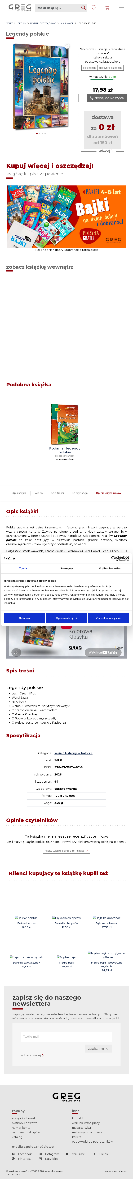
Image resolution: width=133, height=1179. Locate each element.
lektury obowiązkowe (43, 23)
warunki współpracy (86, 1123)
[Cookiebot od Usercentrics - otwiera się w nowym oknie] (114, 558)
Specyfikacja (80, 493)
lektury (21, 23)
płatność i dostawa (24, 1123)
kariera (76, 1137)
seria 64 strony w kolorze (73, 753)
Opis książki (19, 493)
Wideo (39, 493)
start (9, 23)
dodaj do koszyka (109, 98)
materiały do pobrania (87, 1132)
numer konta (21, 1127)
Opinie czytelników (108, 493)
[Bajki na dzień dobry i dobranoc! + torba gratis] (66, 216)
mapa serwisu (81, 1127)
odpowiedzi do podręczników (92, 1141)
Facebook (24, 1154)
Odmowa (24, 617)
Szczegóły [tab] (66, 568)
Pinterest (24, 1158)
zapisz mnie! (98, 1048)
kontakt (77, 1118)
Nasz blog (51, 1158)
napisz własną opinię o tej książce (65, 850)
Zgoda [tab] (23, 568)
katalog (17, 1137)
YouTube (78, 1154)
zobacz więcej (31, 1055)
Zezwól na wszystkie (108, 617)
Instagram (51, 1154)
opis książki (89, 67)
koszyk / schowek (24, 1118)
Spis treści (57, 493)
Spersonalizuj (64, 617)
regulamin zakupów (26, 1132)
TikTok (103, 1154)
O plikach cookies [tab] (110, 568)
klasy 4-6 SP (67, 23)
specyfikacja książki (110, 67)
